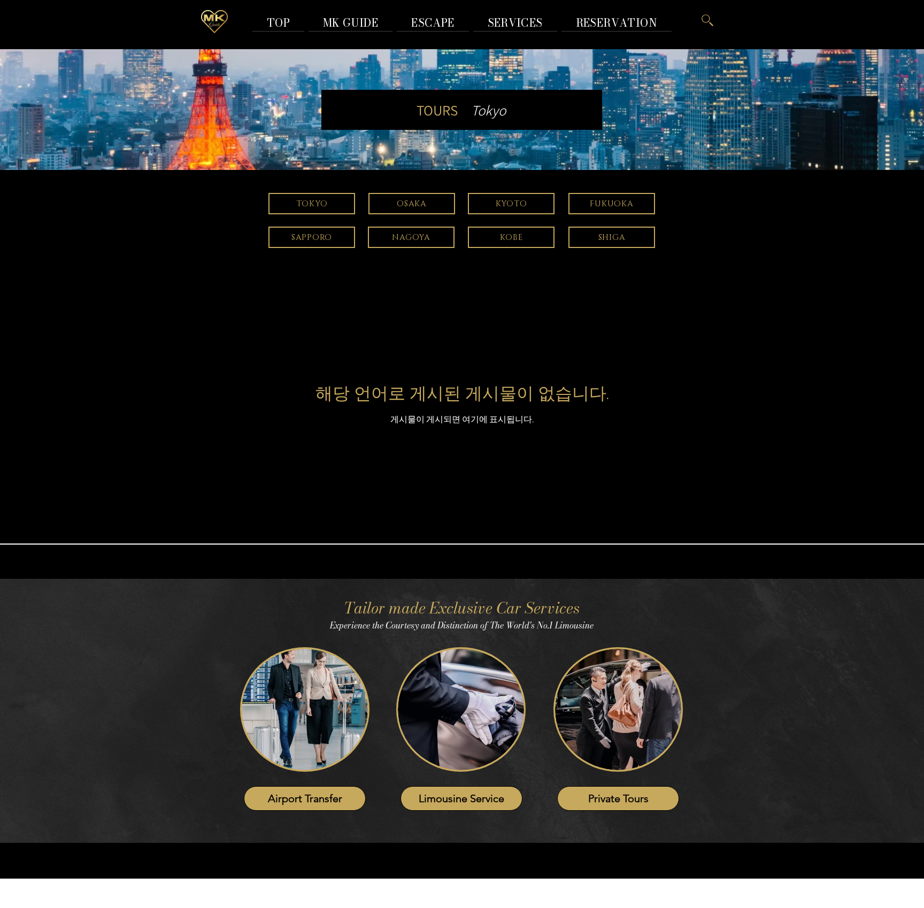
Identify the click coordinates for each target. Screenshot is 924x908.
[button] (616, 22)
